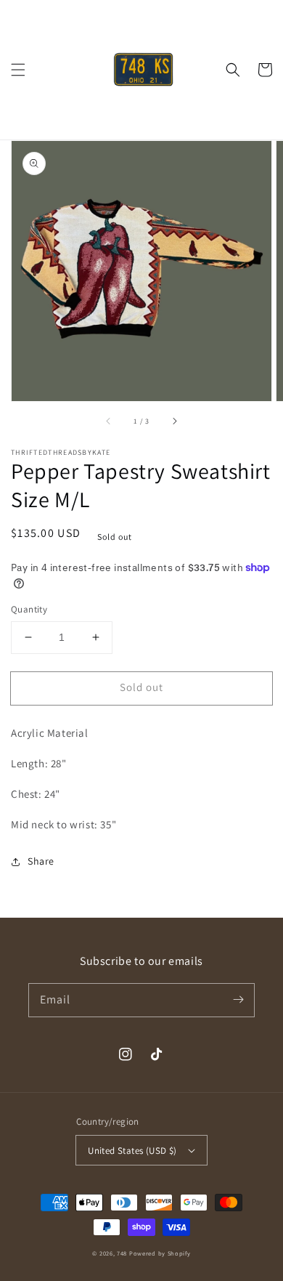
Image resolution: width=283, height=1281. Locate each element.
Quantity (29, 609)
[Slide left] (109, 421)
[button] (18, 70)
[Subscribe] (238, 1000)
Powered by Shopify (160, 1253)
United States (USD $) (132, 1150)
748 (122, 1253)
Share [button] (41, 861)
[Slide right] (174, 421)
